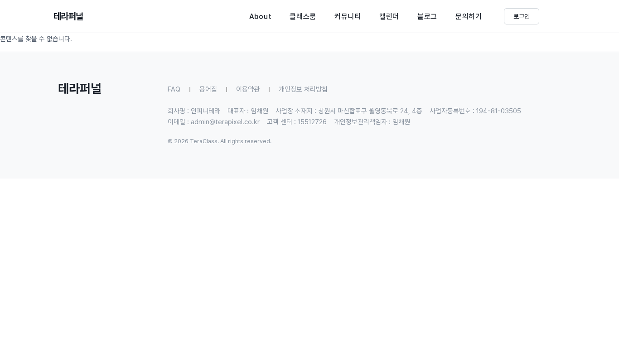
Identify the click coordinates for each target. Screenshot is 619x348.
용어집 (208, 89)
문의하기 (468, 16)
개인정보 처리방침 (303, 89)
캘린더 (389, 16)
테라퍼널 (68, 16)
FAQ (174, 89)
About (260, 16)
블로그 (427, 16)
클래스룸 (303, 16)
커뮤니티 (347, 16)
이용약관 (248, 89)
